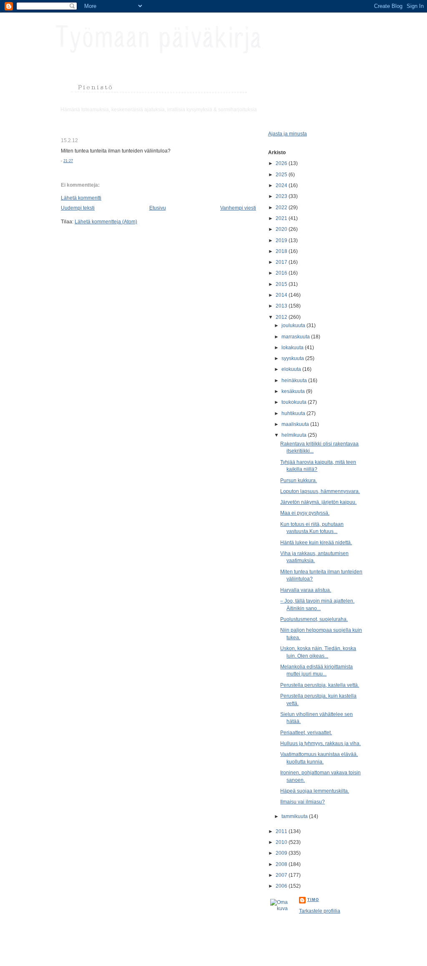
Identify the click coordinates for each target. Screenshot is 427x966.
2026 (282, 163)
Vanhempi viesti (238, 207)
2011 (282, 831)
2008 (282, 864)
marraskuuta (296, 336)
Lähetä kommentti (81, 197)
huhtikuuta (293, 413)
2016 (282, 272)
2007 (282, 875)
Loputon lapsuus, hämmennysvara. (320, 491)
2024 (282, 185)
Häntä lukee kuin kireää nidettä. (316, 542)
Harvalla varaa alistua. (305, 590)
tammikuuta (295, 816)
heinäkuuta (294, 380)
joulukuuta (293, 325)
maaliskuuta (295, 424)
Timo (313, 900)
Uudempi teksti (78, 207)
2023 (282, 196)
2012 (282, 317)
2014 (282, 295)
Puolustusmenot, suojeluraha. (314, 619)
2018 (282, 251)
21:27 (68, 161)
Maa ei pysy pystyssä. (304, 513)
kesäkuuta (293, 391)
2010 (282, 842)
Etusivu (157, 207)
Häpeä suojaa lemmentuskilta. (314, 790)
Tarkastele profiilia (319, 910)
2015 (282, 284)
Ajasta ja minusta (287, 133)
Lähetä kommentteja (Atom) (106, 221)
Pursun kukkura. (298, 480)
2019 (282, 240)
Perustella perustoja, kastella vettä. (319, 685)
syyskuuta (293, 358)
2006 (282, 885)
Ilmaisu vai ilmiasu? (302, 801)
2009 (282, 853)
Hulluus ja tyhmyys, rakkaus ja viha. (320, 743)
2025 (282, 174)
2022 (282, 207)
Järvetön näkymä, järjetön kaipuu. (318, 502)
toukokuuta (294, 402)
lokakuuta (293, 347)
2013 (282, 305)
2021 (282, 218)
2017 (282, 262)
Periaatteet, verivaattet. (306, 732)
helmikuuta (294, 435)
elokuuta (291, 369)
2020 (282, 229)
